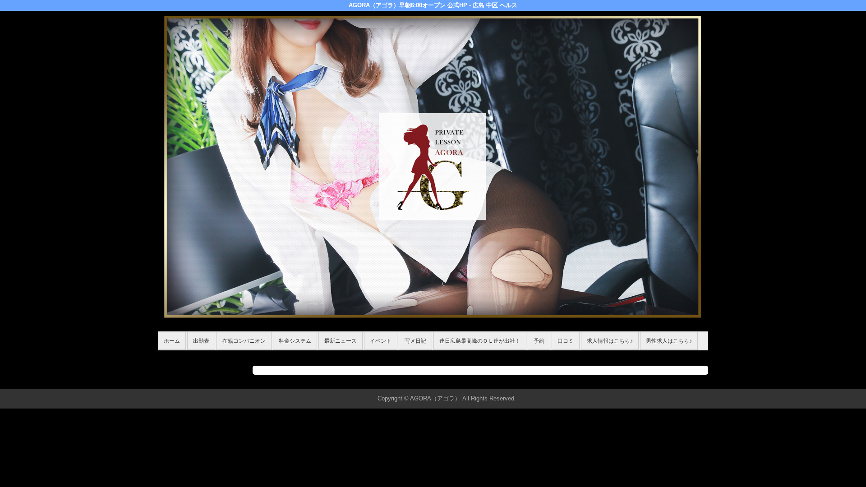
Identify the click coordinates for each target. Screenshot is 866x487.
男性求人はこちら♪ (669, 341)
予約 (539, 341)
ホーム (172, 341)
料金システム (295, 341)
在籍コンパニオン (244, 341)
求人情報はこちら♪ (610, 341)
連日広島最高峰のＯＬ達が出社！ (480, 341)
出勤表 (201, 341)
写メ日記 (415, 341)
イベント (381, 341)
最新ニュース (340, 341)
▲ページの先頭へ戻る (674, 380)
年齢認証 (172, 355)
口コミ (565, 341)
